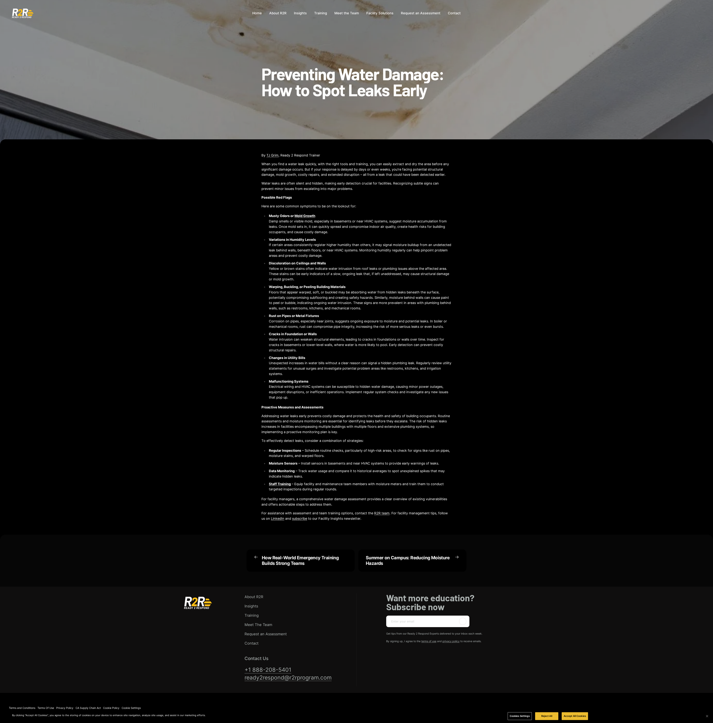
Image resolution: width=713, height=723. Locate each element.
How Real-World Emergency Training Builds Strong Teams (300, 560)
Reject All (546, 715)
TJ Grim (272, 155)
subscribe (299, 518)
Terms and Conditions (22, 707)
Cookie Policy (111, 707)
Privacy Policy (64, 707)
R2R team (382, 513)
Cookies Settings (520, 715)
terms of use (428, 641)
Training (252, 615)
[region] (356, 716)
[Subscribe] (462, 621)
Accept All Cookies (575, 715)
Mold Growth (304, 216)
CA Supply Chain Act (88, 707)
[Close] (707, 716)
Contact (251, 643)
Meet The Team (258, 624)
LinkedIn (277, 518)
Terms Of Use (46, 707)
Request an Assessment (266, 634)
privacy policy (451, 641)
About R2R (254, 597)
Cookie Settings (131, 707)
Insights (251, 606)
